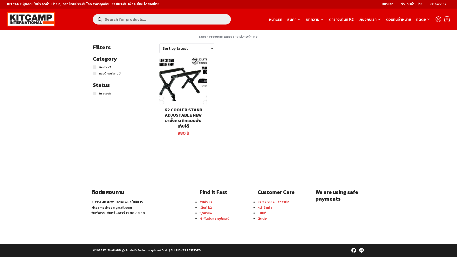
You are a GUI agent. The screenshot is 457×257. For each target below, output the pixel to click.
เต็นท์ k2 (205, 207)
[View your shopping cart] (447, 19)
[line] (361, 250)
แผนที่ (262, 213)
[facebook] (354, 250)
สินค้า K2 (206, 202)
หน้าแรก (387, 4)
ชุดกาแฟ (205, 213)
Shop (203, 36)
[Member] (438, 19)
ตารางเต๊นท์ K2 (341, 19)
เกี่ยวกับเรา (367, 19)
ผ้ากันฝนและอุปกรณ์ (214, 218)
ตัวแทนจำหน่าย (411, 4)
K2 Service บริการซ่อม (275, 202)
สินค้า (291, 19)
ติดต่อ (421, 19)
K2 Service (438, 4)
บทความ (312, 19)
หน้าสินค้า (265, 207)
